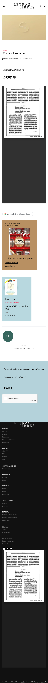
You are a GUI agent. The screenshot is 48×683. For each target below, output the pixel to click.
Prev (5, 245)
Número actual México (9, 515)
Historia (4, 489)
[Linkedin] (10, 77)
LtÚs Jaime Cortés (24, 348)
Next (34, 245)
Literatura (5, 443)
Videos (4, 504)
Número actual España (9, 518)
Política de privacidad (39, 682)
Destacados (6, 520)
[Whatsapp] (14, 77)
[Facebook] (4, 77)
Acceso (4, 530)
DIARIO (5, 428)
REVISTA (5, 512)
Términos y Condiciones (23, 682)
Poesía (4, 477)
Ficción (4, 480)
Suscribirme (6, 533)
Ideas (4, 491)
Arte (3, 459)
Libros (4, 454)
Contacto (5, 544)
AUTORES (32, 357)
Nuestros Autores (8, 541)
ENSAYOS (5, 486)
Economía (5, 437)
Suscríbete (12, 266)
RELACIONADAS (11, 357)
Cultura (4, 431)
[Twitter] (7, 77)
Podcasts (5, 506)
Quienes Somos (7, 538)
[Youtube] (10, 548)
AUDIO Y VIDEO (7, 501)
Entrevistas (6, 469)
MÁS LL (5, 527)
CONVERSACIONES (9, 466)
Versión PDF (10, 315)
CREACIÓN (6, 474)
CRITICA (5, 448)
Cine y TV (5, 451)
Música (4, 457)
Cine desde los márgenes (22, 258)
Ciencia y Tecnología (9, 440)
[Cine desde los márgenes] (21, 242)
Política (4, 434)
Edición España (13, 262)
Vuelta (5, 50)
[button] (4, 6)
